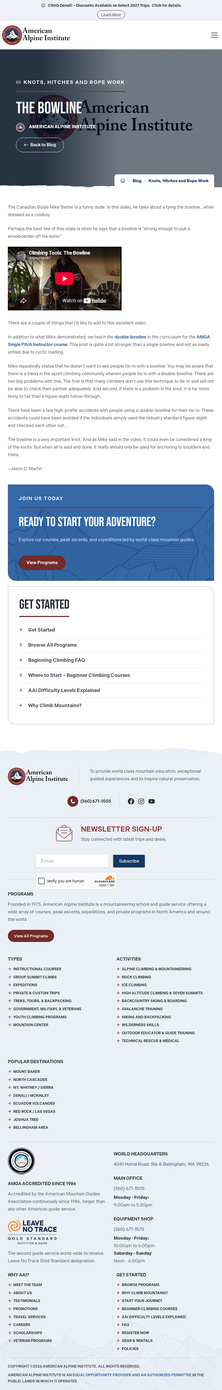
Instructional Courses (37, 969)
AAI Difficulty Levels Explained (154, 1317)
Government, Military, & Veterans (47, 1009)
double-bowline (130, 337)
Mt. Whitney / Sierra (33, 1088)
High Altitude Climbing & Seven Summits (162, 993)
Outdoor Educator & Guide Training (158, 1033)
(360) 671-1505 (95, 801)
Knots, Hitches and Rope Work (179, 180)
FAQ (125, 1325)
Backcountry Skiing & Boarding (154, 1001)
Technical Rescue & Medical (150, 1041)
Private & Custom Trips (36, 993)
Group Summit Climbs (35, 977)
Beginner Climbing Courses (150, 1309)
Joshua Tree (25, 1120)
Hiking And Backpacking (146, 1017)
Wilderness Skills (140, 1025)
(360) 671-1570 (129, 1229)
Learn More (111, 15)
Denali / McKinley (31, 1096)
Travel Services (29, 1317)
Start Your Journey (142, 1301)
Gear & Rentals (137, 1341)
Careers (21, 1325)
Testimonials (26, 1301)
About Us (22, 1293)
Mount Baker (26, 1072)
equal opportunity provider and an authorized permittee (132, 1375)
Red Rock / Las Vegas (34, 1112)
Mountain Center (30, 1025)
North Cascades (30, 1080)
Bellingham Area (30, 1127)
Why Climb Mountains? (145, 1293)
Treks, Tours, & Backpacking (42, 1001)
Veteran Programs (32, 1341)
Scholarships (27, 1333)
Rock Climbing (136, 977)
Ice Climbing (134, 985)
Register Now (135, 1333)
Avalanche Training (142, 1009)
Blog (137, 180)
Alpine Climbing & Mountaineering (156, 969)
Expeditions (25, 985)
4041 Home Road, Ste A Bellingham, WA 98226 (161, 1164)
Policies (130, 1349)
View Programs (42, 562)
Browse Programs (140, 1285)
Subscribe (129, 861)
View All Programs (31, 936)
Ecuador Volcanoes (34, 1103)
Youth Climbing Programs (40, 1017)
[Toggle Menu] (214, 35)
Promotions (25, 1309)
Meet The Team (27, 1285)
